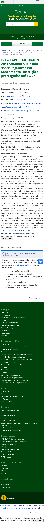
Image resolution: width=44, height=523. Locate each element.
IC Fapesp (4, 372)
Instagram (4, 468)
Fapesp (3, 418)
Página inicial (5, 50)
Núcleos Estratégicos (8, 328)
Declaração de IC (7, 402)
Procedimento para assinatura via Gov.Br (15, 347)
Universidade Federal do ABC (11, 506)
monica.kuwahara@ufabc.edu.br (18, 96)
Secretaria (4, 320)
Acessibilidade (13, 6)
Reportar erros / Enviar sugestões (27, 508)
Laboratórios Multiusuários (10, 410)
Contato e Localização (22, 38)
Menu (22, 43)
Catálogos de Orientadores (10, 375)
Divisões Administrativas (9, 323)
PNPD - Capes (6, 457)
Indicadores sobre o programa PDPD (14, 383)
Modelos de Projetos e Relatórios (13, 357)
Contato (4, 336)
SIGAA (3, 413)
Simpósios (5, 352)
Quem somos (6, 312)
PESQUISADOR (29, 36)
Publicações (5, 333)
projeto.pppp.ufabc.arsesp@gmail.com (26, 103)
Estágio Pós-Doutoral (8, 444)
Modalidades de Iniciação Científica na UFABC (17, 360)
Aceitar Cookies (7, 238)
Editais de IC (5, 344)
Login (42, 508)
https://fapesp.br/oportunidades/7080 (15, 107)
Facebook (4, 466)
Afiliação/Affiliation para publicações (13, 439)
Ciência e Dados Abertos (9, 420)
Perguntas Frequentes (9, 362)
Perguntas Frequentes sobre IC (12, 396)
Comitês (4, 367)
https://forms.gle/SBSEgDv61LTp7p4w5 (25, 110)
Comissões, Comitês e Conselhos (13, 318)
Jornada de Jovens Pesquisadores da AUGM (16, 355)
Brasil (7, 2)
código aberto (7, 508)
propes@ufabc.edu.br (21, 265)
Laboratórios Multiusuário (10, 325)
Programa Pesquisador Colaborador (14, 442)
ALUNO (12, 36)
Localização (5, 330)
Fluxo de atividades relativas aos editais (15, 380)
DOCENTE (20, 36)
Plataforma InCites (7, 428)
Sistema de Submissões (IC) (11, 430)
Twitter (3, 471)
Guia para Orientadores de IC (11, 365)
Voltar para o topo (35, 298)
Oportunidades (17, 50)
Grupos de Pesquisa (8, 415)
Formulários (5, 370)
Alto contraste (5, 6)
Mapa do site (22, 6)
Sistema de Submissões (9, 349)
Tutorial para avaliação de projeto (12, 378)
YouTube (4, 473)
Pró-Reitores (5, 315)
